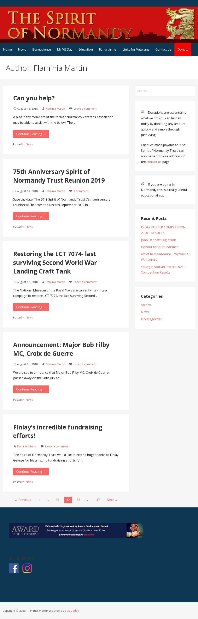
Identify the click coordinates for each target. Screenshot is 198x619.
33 (78, 500)
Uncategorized (151, 319)
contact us (154, 162)
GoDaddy (73, 610)
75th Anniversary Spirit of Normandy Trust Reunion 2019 (59, 175)
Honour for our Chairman (159, 247)
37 (98, 500)
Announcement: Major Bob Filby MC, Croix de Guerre (61, 348)
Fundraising (107, 49)
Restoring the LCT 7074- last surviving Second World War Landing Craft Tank (55, 262)
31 (57, 500)
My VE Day (64, 49)
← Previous (23, 500)
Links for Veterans (135, 49)
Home (7, 49)
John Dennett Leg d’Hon (158, 240)
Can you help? (34, 98)
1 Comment (81, 191)
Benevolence (41, 49)
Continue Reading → (31, 134)
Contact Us (163, 49)
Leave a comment (84, 108)
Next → (112, 500)
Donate (183, 49)
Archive (146, 305)
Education (86, 49)
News (22, 49)
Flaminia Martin (55, 108)
